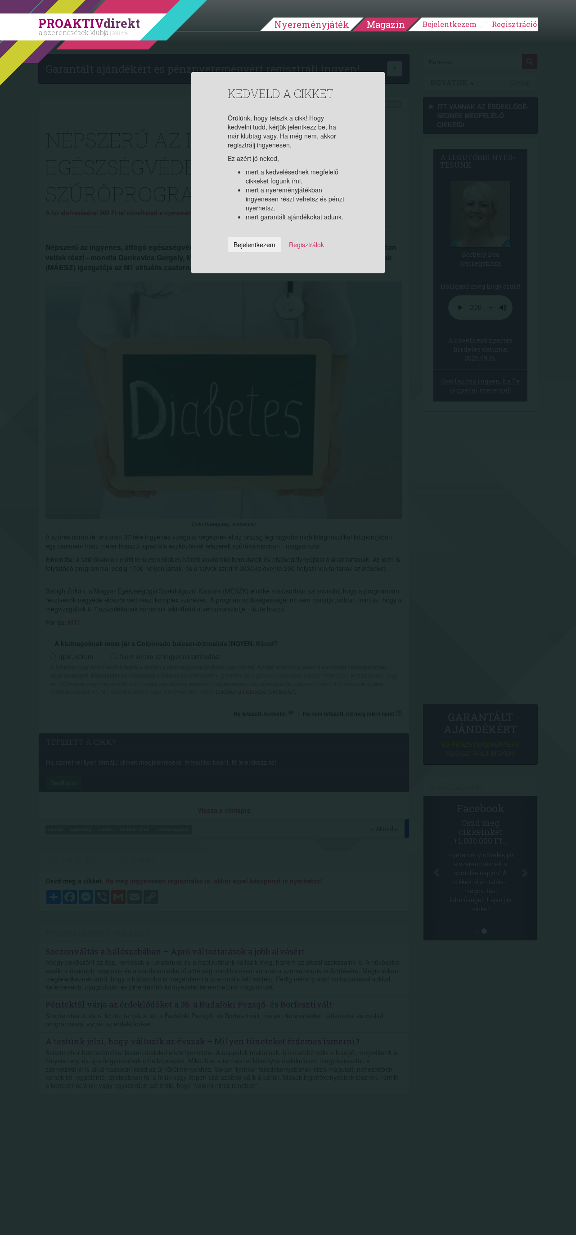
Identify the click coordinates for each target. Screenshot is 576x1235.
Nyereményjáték (311, 24)
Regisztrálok (306, 244)
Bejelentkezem (450, 24)
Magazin (386, 24)
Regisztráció (514, 24)
